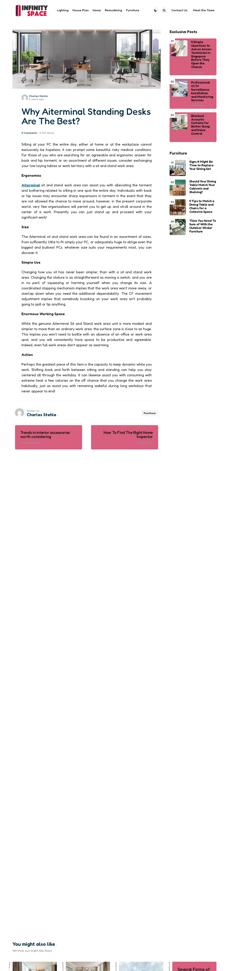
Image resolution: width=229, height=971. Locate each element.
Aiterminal (30, 185)
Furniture (150, 413)
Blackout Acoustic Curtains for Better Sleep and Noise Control (200, 124)
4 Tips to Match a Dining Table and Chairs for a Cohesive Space (201, 206)
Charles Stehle (38, 96)
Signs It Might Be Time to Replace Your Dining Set (201, 165)
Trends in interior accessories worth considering (45, 435)
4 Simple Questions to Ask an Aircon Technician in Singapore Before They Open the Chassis (201, 54)
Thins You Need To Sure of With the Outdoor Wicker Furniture (202, 226)
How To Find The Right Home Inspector (128, 435)
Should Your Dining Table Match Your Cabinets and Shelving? (202, 187)
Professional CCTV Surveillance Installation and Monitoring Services (202, 91)
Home (9, 965)
